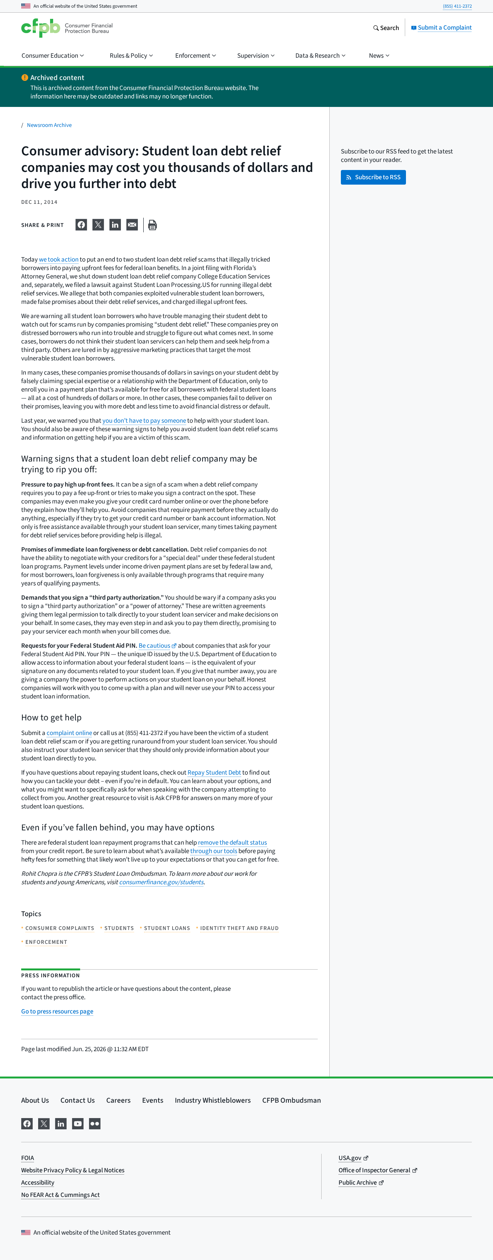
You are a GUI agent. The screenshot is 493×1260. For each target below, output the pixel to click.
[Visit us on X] (44, 1122)
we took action (59, 259)
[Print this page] (153, 225)
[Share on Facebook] (81, 223)
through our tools (213, 851)
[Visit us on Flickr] (95, 1122)
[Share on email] (132, 223)
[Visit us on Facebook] (27, 1122)
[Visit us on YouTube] (78, 1122)
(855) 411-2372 (457, 5)
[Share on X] (98, 223)
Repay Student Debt (214, 772)
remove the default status (232, 842)
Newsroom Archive (49, 125)
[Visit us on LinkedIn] (61, 1122)
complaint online (69, 733)
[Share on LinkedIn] (115, 223)
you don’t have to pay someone (144, 420)
